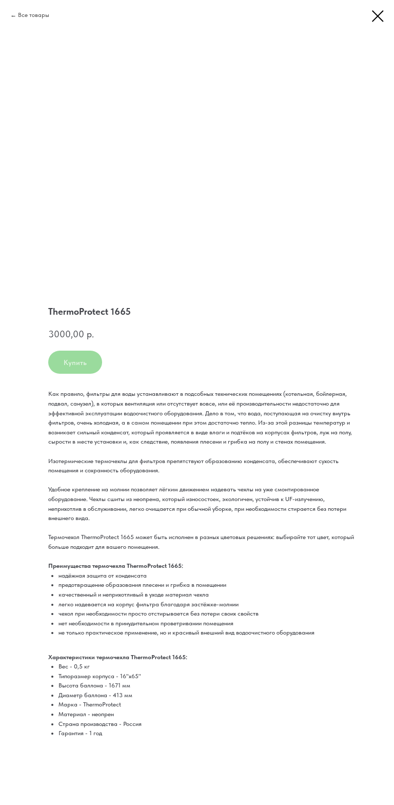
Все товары (33, 14)
